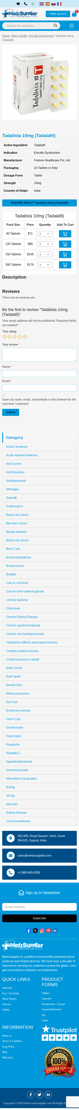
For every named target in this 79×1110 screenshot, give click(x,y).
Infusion (6, 1004)
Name (7, 366)
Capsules (47, 998)
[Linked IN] (55, 930)
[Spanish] (48, 3)
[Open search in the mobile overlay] (31, 25)
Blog (4, 1052)
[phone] (26, 3)
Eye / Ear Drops (10, 993)
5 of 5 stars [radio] (25, 336)
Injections (7, 987)
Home (6, 35)
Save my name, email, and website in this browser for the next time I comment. (39, 401)
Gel (43, 1015)
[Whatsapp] (33, 3)
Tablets (45, 993)
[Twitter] (35, 930)
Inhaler (5, 1009)
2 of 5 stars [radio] (9, 336)
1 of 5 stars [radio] (4, 336)
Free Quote (58, 13)
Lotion (45, 1020)
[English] (42, 3)
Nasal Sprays (9, 998)
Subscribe (39, 918)
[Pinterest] (48, 930)
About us (7, 1035)
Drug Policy (8, 1046)
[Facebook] (28, 930)
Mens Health (19, 35)
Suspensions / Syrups (53, 1004)
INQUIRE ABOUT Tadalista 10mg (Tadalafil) (39, 202)
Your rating (9, 331)
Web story (7, 1057)
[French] (59, 3)
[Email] (19, 3)
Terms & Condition (12, 1041)
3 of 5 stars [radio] (14, 336)
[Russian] (53, 3)
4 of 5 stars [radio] (20, 336)
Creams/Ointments (52, 1009)
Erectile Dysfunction (41, 35)
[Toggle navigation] (72, 25)
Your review (10, 344)
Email (7, 381)
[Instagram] (42, 930)
